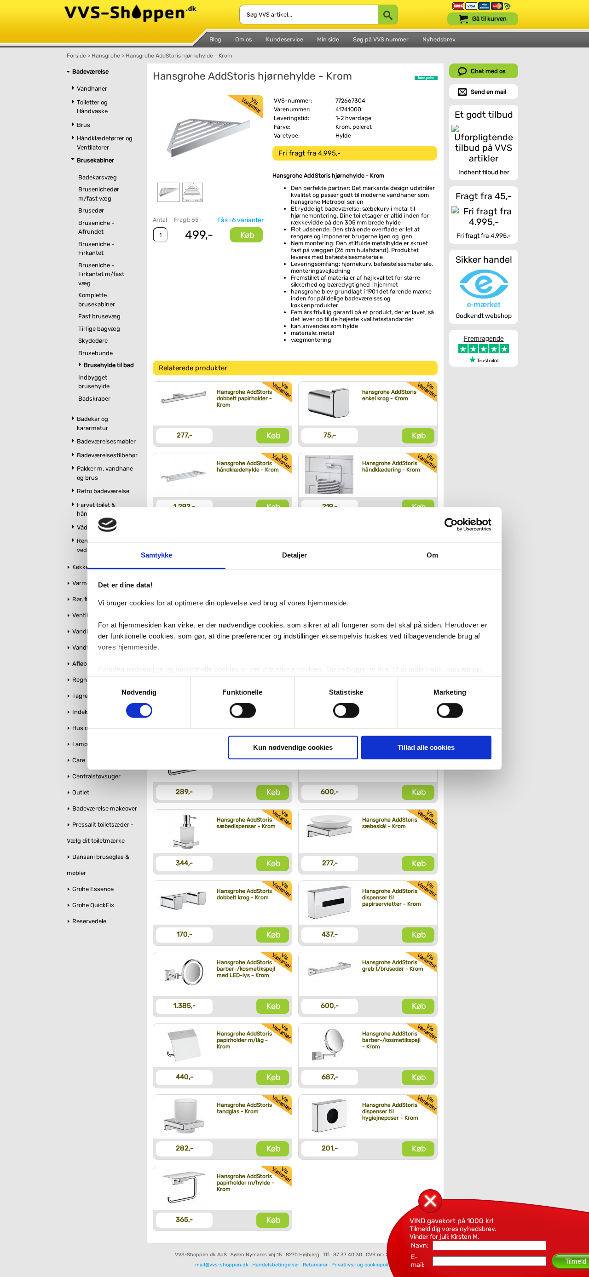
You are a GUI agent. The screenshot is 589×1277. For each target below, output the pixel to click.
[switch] (243, 710)
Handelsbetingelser (275, 1265)
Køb (247, 235)
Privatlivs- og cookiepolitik (362, 1265)
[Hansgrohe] (426, 78)
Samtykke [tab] (157, 555)
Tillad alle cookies (426, 747)
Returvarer (315, 1265)
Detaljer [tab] (294, 555)
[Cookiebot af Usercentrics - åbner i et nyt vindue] (451, 525)
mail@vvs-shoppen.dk (221, 1265)
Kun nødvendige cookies (293, 747)
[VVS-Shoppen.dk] (130, 8)
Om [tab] (432, 555)
